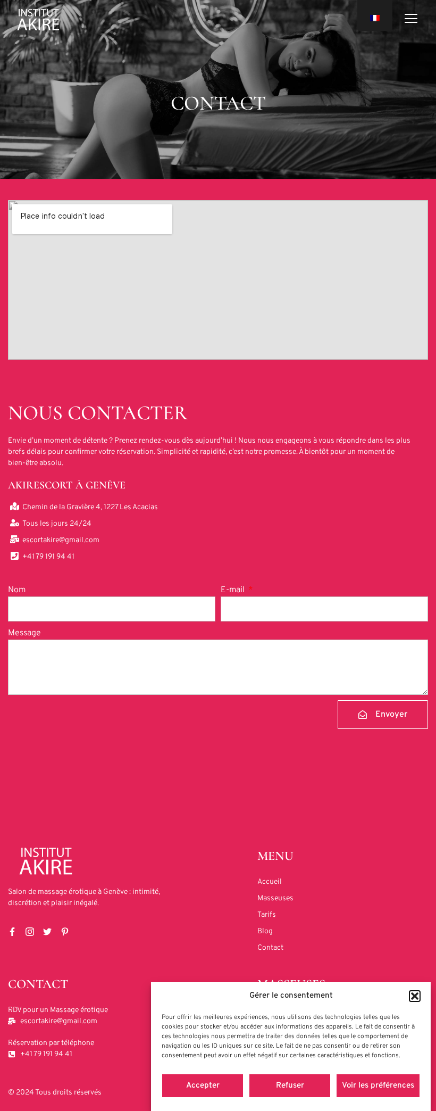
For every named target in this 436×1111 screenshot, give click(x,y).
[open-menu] (411, 20)
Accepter (203, 1086)
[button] (414, 996)
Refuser (290, 1086)
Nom (17, 590)
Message (24, 633)
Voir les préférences (378, 1086)
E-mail (234, 590)
